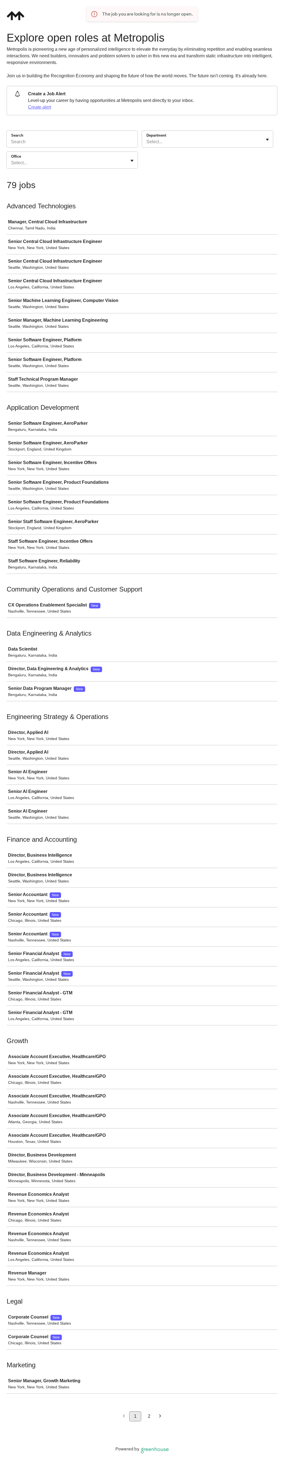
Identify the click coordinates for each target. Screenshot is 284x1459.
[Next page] (160, 1416)
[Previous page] (124, 1416)
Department (156, 135)
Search (17, 135)
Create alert (39, 107)
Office (16, 156)
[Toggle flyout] (267, 139)
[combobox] (147, 142)
